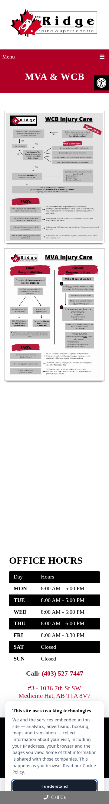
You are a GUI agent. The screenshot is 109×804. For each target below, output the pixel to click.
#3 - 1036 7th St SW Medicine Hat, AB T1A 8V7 (54, 692)
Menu (8, 57)
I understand (54, 786)
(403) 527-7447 (62, 673)
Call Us (58, 797)
